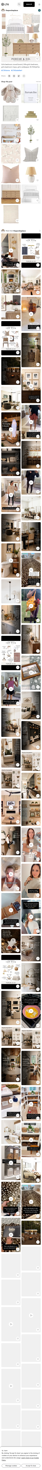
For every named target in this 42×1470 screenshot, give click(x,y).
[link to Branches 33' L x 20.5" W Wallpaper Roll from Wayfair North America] (11, 153)
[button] (39, 4)
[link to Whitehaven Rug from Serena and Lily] (11, 214)
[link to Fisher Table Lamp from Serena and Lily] (31, 174)
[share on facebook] (9, 76)
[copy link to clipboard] (24, 76)
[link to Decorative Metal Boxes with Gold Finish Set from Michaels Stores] (31, 113)
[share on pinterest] (14, 76)
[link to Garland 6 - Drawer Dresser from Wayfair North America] (11, 194)
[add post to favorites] (37, 58)
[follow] (39, 10)
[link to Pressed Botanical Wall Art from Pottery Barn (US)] (11, 113)
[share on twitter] (18, 76)
